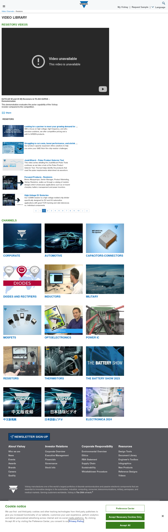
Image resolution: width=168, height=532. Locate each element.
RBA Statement (89, 459)
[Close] (162, 516)
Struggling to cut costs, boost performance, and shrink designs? (54, 143)
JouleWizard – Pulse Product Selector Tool (44, 160)
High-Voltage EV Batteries (36, 195)
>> (87, 210)
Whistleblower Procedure (94, 471)
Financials (50, 459)
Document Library (127, 455)
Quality (12, 475)
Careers (12, 471)
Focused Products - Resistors (38, 177)
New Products (125, 467)
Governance (51, 463)
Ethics (85, 455)
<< (36, 210)
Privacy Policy (76, 521)
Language (160, 7)
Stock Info (50, 467)
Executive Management (57, 455)
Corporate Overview (55, 451)
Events (11, 459)
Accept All (125, 525)
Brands (12, 467)
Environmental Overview (94, 451)
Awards (12, 463)
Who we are (14, 451)
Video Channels (8, 11)
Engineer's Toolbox (128, 459)
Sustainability (89, 467)
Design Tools (125, 451)
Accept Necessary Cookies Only (125, 516)
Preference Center (125, 508)
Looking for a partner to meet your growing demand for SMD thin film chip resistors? (63, 126)
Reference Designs (127, 471)
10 (78, 210)
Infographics (124, 463)
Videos (122, 475)
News (11, 455)
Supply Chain (88, 463)
